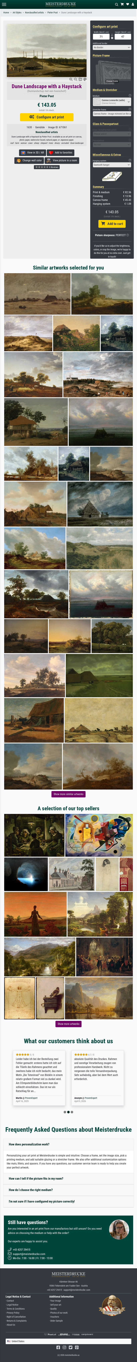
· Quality (53, 1308)
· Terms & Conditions (15, 1308)
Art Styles (17, 12)
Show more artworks (68, 1024)
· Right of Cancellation (16, 1316)
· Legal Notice (12, 1304)
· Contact (10, 1300)
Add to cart (114, 224)
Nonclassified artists (34, 12)
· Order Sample (56, 1320)
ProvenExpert (29, 1098)
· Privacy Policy (12, 1312)
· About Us (10, 1324)
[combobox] (112, 47)
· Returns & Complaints (16, 1320)
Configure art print (49, 117)
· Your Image (55, 1300)
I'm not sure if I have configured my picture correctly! (42, 1201)
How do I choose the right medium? (31, 1190)
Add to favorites (62, 152)
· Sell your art (55, 1304)
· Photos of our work (58, 1312)
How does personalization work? (29, 1144)
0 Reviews (53, 167)
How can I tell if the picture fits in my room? (36, 1178)
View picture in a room (64, 160)
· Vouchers (54, 1316)
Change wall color (31, 160)
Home (6, 12)
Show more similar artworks (68, 794)
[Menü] (4, 4)
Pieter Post (52, 12)
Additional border (100, 43)
